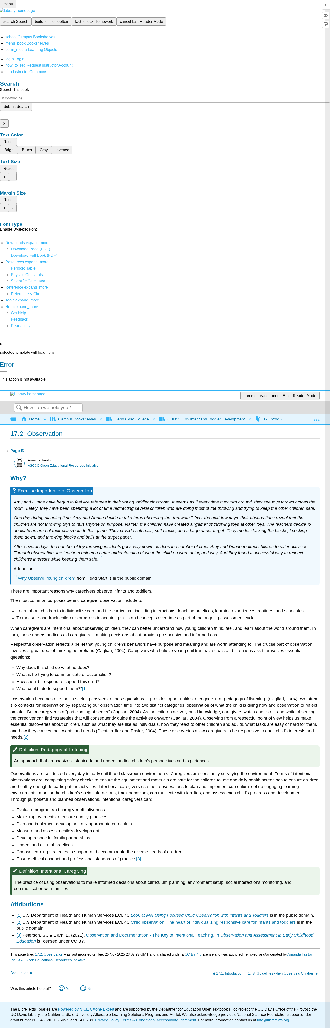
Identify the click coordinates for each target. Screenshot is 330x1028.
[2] (25, 737)
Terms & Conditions (138, 1020)
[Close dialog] (3, 371)
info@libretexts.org (272, 1020)
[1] (84, 688)
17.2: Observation (49, 954)
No (90, 989)
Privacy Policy (107, 1020)
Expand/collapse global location (317, 417)
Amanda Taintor (299, 954)
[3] (138, 858)
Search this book (14, 90)
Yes (69, 989)
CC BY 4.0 (193, 954)
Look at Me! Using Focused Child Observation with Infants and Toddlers (200, 915)
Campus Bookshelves (77, 419)
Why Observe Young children (46, 578)
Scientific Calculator (28, 281)
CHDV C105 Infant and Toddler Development (206, 419)
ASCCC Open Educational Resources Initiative (63, 465)
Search (19, 408)
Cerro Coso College (132, 419)
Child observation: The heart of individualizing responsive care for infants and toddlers (213, 922)
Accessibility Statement (176, 1020)
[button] (19, 319)
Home (34, 419)
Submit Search (16, 107)
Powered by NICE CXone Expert (86, 1009)
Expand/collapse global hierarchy (16, 419)
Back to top (19, 973)
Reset (8, 142)
